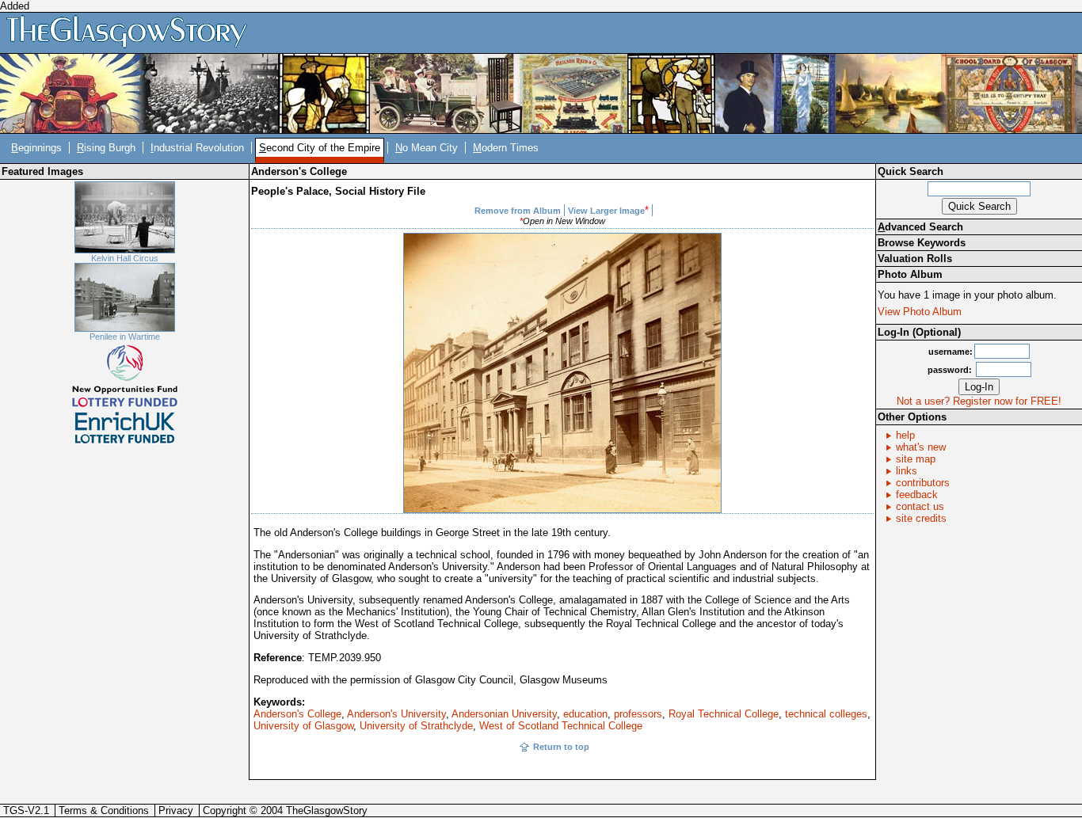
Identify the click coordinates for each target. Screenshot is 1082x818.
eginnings (36, 148)
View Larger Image (606, 210)
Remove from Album (517, 210)
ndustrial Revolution (197, 148)
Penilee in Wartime (125, 336)
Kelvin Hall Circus (124, 258)
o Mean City (426, 148)
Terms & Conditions (104, 810)
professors (638, 714)
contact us (920, 506)
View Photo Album (920, 312)
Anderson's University (396, 714)
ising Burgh (106, 148)
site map (915, 459)
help (905, 435)
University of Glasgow (303, 726)
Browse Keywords (922, 243)
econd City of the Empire (319, 148)
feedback (917, 494)
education (585, 714)
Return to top (561, 746)
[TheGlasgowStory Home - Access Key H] (132, 32)
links (906, 471)
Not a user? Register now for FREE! (979, 401)
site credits (921, 518)
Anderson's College (297, 714)
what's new (921, 447)
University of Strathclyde (416, 726)
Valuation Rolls (915, 258)
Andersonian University (504, 714)
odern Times (506, 148)
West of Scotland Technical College (560, 726)
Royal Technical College (724, 714)
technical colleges (826, 714)
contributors (923, 483)
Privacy (175, 810)
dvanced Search (920, 227)
